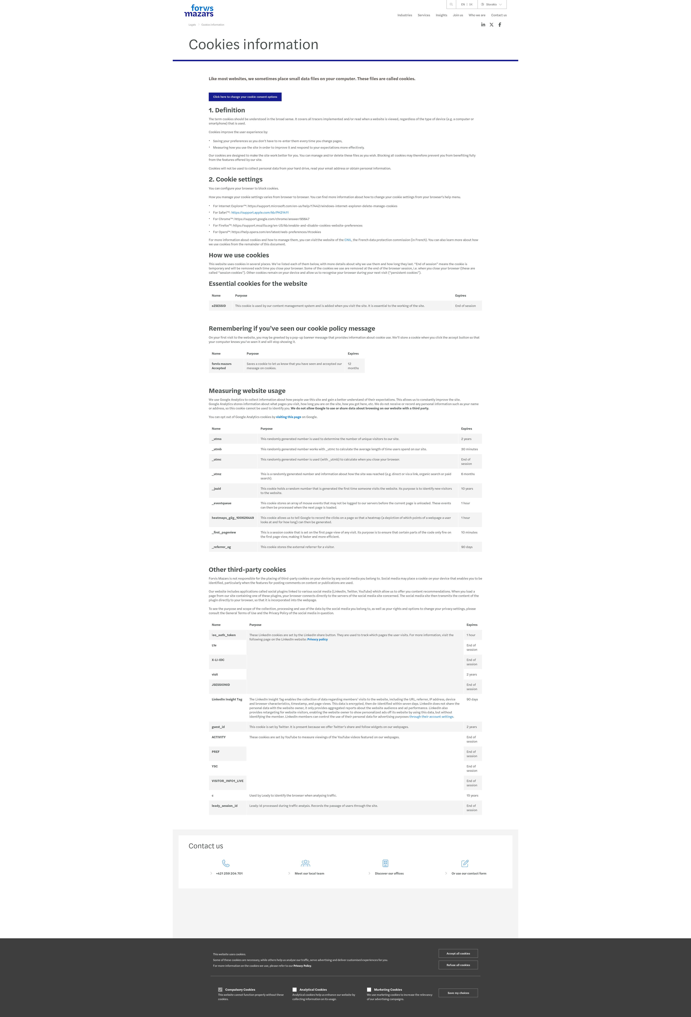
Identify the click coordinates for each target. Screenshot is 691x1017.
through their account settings (431, 716)
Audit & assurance (263, 929)
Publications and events (330, 933)
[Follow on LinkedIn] (345, 904)
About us (450, 929)
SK (471, 4)
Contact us (499, 15)
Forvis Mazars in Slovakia (459, 933)
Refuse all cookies (458, 965)
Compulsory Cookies (240, 989)
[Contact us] (226, 867)
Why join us (387, 929)
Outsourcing (260, 933)
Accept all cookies (458, 953)
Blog (319, 938)
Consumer (194, 929)
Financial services (198, 938)
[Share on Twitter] (491, 24)
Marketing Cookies (388, 989)
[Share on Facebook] (499, 24)
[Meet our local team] (306, 867)
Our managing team (456, 938)
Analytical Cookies (313, 989)
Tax (254, 938)
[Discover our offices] (385, 867)
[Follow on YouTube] (371, 904)
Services (424, 15)
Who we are (477, 15)
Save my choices (458, 993)
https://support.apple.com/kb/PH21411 (260, 212)
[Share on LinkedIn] (483, 24)
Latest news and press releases (334, 929)
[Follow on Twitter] (354, 904)
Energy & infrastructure (202, 933)
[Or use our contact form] (465, 867)
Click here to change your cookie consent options (245, 97)
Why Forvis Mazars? (392, 933)
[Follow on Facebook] (362, 904)
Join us (458, 15)
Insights (441, 15)
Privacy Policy (302, 966)
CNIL (347, 239)
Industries (405, 15)
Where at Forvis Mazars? (394, 938)
